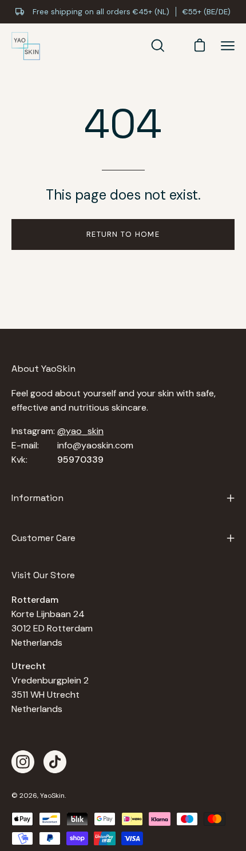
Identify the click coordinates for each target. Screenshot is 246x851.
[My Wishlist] (176, 45)
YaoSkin (52, 795)
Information (37, 498)
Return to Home (123, 234)
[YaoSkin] (25, 46)
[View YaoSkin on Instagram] (22, 761)
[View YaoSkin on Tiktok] (54, 761)
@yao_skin (80, 431)
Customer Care (43, 538)
